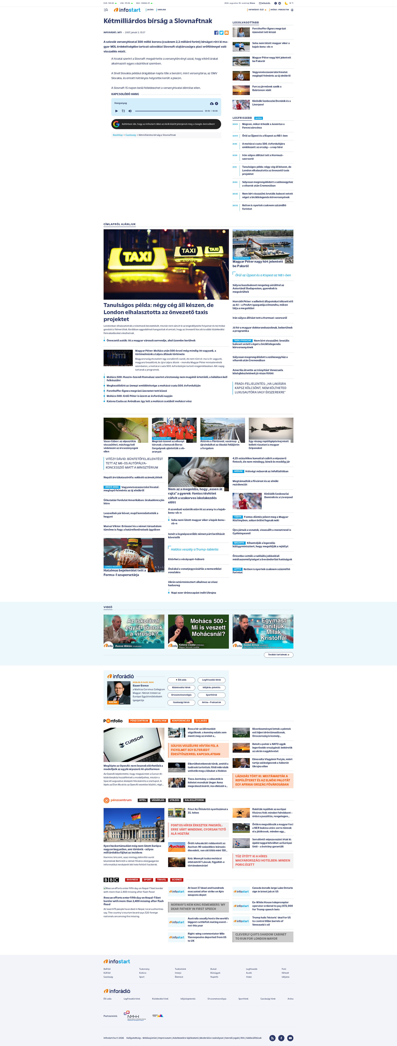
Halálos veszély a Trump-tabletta (194, 549)
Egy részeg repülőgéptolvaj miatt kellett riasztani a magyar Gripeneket (269, 445)
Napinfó (214, 977)
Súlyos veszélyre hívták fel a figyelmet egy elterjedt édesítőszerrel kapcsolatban (195, 750)
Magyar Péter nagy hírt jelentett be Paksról (258, 264)
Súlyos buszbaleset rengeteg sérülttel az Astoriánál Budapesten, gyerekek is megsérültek (258, 288)
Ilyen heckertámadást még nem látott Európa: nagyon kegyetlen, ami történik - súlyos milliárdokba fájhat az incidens (132, 849)
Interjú (178, 973)
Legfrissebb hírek (132, 999)
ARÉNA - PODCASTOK (279, 10)
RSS (242, 1038)
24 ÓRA (258, 118)
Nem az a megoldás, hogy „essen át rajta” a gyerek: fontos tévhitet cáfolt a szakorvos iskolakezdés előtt (195, 496)
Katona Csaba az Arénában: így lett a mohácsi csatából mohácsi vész (149, 401)
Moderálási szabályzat (211, 1038)
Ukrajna (162, 10)
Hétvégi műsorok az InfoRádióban (266, 471)
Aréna (290, 999)
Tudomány (144, 969)
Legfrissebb (251, 969)
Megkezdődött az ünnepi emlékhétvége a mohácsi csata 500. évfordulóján (154, 385)
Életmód (179, 977)
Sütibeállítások (253, 1038)
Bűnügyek (215, 973)
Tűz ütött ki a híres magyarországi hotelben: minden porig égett (262, 860)
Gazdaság (130, 135)
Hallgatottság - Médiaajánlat (141, 1038)
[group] (130, 111)
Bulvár (213, 969)
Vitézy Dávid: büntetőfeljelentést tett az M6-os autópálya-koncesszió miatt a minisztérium (134, 463)
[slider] (169, 111)
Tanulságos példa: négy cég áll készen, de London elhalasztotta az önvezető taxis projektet (159, 312)
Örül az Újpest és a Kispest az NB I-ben (263, 275)
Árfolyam (160, 721)
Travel (161, 880)
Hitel (142, 800)
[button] (116, 111)
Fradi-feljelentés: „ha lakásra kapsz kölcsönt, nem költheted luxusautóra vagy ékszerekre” (261, 388)
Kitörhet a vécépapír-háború (186, 559)
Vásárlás (158, 800)
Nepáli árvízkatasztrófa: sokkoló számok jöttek (133, 477)
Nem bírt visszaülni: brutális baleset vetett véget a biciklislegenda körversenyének (261, 344)
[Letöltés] (212, 103)
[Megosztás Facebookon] (216, 32)
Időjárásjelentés (188, 999)
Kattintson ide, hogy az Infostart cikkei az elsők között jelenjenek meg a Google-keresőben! (168, 124)
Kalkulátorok (194, 800)
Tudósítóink (180, 969)
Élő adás (182, 680)
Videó (249, 977)
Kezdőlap (118, 135)
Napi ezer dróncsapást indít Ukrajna (193, 593)
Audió (249, 973)
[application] (166, 111)
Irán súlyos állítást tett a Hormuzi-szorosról (260, 318)
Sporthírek (243, 999)
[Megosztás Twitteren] (221, 32)
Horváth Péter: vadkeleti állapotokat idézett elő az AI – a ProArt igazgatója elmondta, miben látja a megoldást (263, 305)
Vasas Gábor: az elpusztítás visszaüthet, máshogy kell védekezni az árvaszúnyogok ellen (121, 446)
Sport (148, 880)
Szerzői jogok (232, 1038)
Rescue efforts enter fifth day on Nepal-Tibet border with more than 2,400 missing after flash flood (134, 901)
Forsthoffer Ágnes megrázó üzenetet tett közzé (137, 391)
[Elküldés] (226, 32)
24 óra (150, 10)
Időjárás (285, 977)
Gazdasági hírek (268, 999)
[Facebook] (281, 1038)
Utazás (174, 800)
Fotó (284, 969)
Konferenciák (181, 721)
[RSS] (272, 1038)
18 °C (290, 3)
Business (132, 880)
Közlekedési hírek (160, 999)
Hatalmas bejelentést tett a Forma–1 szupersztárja (125, 573)
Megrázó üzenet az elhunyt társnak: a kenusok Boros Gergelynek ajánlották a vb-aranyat (168, 446)
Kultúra (142, 973)
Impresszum (164, 1038)
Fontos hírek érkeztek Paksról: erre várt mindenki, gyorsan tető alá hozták (198, 829)
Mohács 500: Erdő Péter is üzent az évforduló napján (139, 396)
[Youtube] (290, 1038)
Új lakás (201, 721)
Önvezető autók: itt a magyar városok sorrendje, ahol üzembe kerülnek (151, 340)
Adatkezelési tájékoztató (185, 1038)
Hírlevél (285, 973)
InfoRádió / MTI (113, 32)
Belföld (107, 969)
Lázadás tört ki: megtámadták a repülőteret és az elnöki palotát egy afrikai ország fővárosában (262, 780)
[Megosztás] (216, 103)
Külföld (107, 973)
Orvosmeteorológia (217, 999)
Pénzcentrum (139, 721)
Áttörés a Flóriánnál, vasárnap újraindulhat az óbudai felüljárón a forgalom (219, 445)
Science (177, 880)
